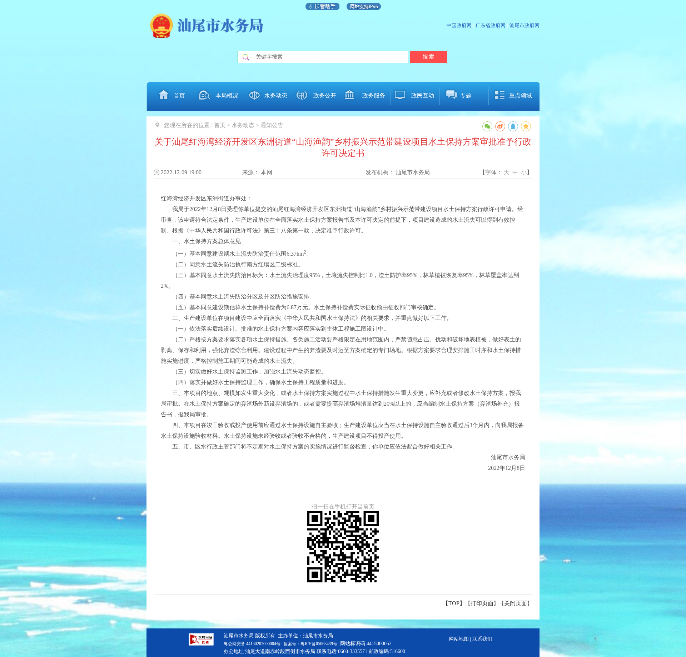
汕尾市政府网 (524, 25)
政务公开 (324, 95)
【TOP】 (454, 603)
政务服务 (373, 95)
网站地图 (459, 639)
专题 (466, 95)
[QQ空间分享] (526, 126)
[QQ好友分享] (513, 126)
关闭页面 (515, 603)
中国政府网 (459, 25)
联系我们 (482, 639)
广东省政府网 (491, 25)
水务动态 (275, 95)
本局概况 (226, 95)
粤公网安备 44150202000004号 (252, 643)
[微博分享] (500, 126)
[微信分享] (487, 126)
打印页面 (482, 603)
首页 (179, 95)
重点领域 (520, 95)
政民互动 (422, 95)
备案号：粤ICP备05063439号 (310, 643)
